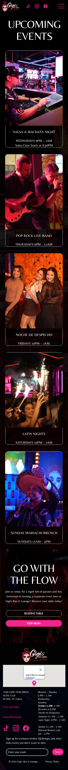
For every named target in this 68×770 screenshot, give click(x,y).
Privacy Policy (52, 761)
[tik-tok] (28, 6)
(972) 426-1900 (11, 706)
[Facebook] (45, 6)
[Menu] (61, 6)
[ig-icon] (37, 6)
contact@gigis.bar (12, 716)
